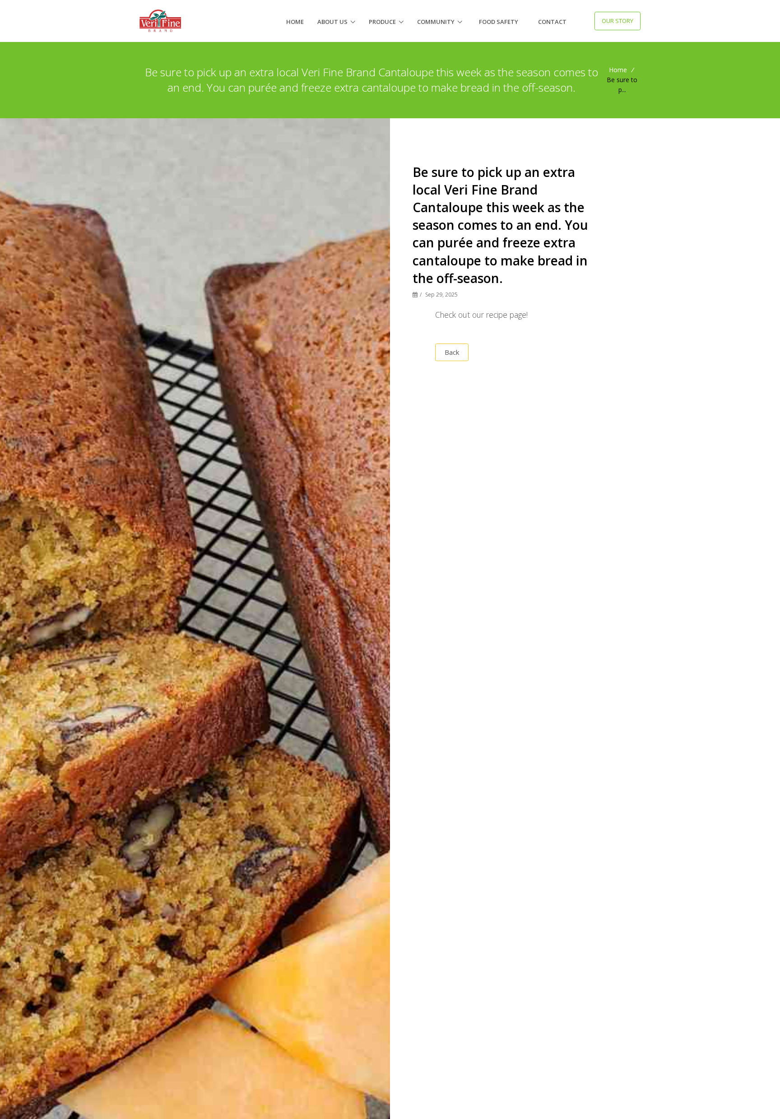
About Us (332, 22)
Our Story (617, 21)
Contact (552, 22)
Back (452, 352)
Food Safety (498, 22)
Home (295, 22)
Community (436, 22)
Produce (382, 22)
